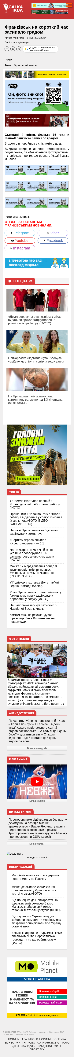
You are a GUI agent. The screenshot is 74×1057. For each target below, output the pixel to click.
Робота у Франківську (44, 1042)
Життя (21, 1042)
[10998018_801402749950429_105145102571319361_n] (57, 186)
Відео (15, 1046)
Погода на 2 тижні (37, 857)
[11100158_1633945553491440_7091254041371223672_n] (57, 202)
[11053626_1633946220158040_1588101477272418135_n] (15, 202)
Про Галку (37, 1049)
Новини (14, 1039)
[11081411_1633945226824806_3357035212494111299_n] (36, 202)
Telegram (21, 233)
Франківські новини (26, 65)
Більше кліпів (37, 801)
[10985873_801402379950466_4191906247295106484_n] (36, 186)
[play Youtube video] (37, 781)
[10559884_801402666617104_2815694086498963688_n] (57, 169)
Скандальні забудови (36, 1046)
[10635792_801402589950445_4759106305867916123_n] (15, 186)
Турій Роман (18, 38)
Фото (8, 59)
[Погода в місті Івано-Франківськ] (37, 853)
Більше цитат (37, 843)
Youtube (21, 240)
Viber (54, 233)
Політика (59, 1039)
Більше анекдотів (37, 748)
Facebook (54, 240)
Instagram (21, 248)
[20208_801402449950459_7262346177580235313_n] (36, 169)
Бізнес (9, 1042)
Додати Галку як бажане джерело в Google (42, 49)
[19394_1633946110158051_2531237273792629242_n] (15, 169)
